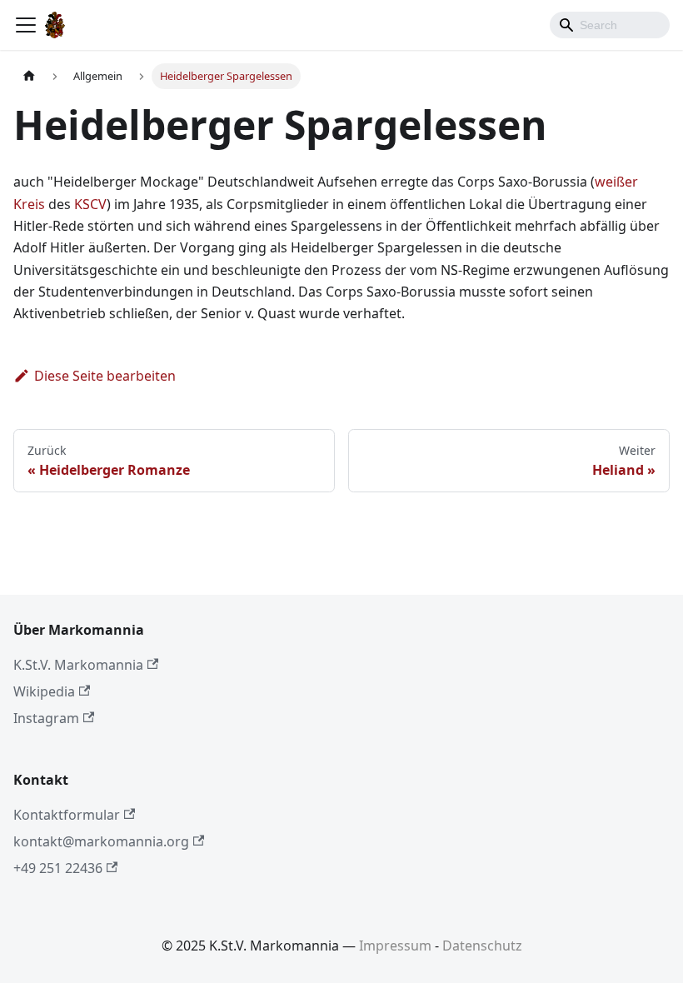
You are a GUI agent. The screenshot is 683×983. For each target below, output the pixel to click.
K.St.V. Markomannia (78, 665)
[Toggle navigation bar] (25, 24)
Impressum (395, 945)
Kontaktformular (66, 815)
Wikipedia (44, 691)
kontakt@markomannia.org (101, 841)
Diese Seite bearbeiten (105, 376)
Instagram (46, 718)
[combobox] (610, 25)
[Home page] (29, 76)
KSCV (90, 204)
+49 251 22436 (57, 868)
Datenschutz (482, 945)
